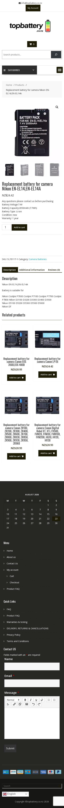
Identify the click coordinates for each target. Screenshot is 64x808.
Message (11, 692)
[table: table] (26, 704)
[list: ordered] (48, 700)
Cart (12, 576)
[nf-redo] (39, 704)
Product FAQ (13, 588)
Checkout (14, 582)
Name (8, 659)
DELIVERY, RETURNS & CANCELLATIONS (27, 628)
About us (11, 557)
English (11, 794)
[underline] (36, 700)
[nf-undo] (33, 704)
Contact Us (12, 563)
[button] (60, 70)
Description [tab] (9, 269)
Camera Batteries (38, 259)
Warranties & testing (17, 622)
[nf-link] (14, 704)
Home (10, 550)
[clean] (41, 700)
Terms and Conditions (18, 641)
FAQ (9, 609)
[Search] (56, 54)
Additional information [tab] (32, 269)
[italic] (30, 700)
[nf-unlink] (19, 704)
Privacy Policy (13, 634)
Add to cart (19, 227)
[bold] (25, 700)
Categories (14, 70)
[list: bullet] (54, 700)
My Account (33, 8)
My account (12, 569)
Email (9, 676)
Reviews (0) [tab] (54, 269)
